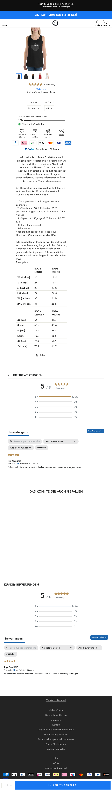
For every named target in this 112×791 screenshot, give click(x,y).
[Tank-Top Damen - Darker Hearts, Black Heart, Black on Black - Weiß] (26, 571)
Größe (49, 102)
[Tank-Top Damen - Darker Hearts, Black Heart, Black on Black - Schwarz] (20, 571)
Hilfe (56, 758)
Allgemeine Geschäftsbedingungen (56, 729)
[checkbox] (41, 447)
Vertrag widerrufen (56, 749)
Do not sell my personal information (56, 739)
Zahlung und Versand (56, 768)
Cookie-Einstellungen (56, 744)
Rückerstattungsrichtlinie (56, 734)
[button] (56, 396)
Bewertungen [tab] (18, 432)
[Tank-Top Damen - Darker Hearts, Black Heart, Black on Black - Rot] (23, 571)
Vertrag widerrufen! (56, 700)
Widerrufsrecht (56, 710)
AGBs (56, 763)
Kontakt (56, 724)
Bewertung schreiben (95, 431)
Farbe (34, 102)
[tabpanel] (56, 461)
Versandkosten (49, 92)
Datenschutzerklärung (56, 715)
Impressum (56, 720)
